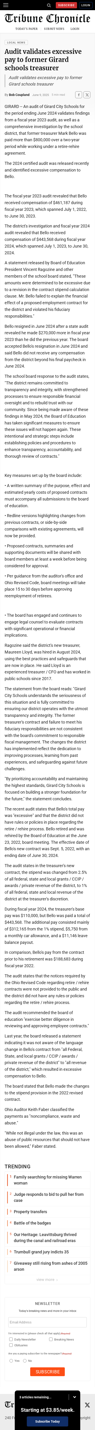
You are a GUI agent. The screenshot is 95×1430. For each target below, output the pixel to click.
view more (45, 1279)
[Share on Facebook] (79, 94)
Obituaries (21, 1345)
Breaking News (64, 1339)
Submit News (54, 29)
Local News (16, 42)
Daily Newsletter (25, 1339)
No (30, 1360)
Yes (16, 1360)
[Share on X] (87, 94)
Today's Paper (26, 29)
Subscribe (66, 5)
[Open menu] (6, 5)
